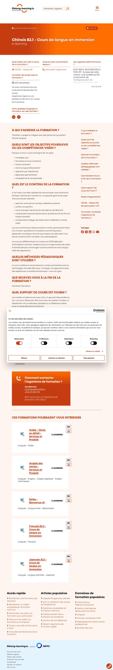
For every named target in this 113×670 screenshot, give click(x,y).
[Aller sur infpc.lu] (28, 648)
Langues (81, 615)
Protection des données (15, 659)
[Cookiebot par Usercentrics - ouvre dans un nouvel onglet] (95, 310)
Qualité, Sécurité (84, 628)
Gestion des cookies (14, 657)
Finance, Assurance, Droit (89, 618)
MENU (97, 10)
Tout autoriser (88, 358)
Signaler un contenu (14, 664)
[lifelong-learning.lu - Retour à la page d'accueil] (23, 9)
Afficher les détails (93, 351)
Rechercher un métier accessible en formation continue (18, 607)
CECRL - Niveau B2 (23, 70)
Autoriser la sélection (56, 358)
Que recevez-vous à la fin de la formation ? (91, 179)
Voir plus (95, 87)
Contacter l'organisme (55, 70)
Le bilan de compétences (55, 621)
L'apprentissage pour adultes (56, 598)
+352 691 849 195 (32, 392)
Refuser (24, 358)
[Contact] (109, 668)
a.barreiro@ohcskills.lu (35, 389)
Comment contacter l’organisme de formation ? (91, 215)
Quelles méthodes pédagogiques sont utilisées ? (90, 167)
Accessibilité (11, 662)
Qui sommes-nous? (14, 652)
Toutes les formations (28, 28)
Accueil (16, 28)
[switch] (44, 343)
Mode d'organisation (91, 197)
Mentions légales (13, 654)
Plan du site (11, 667)
